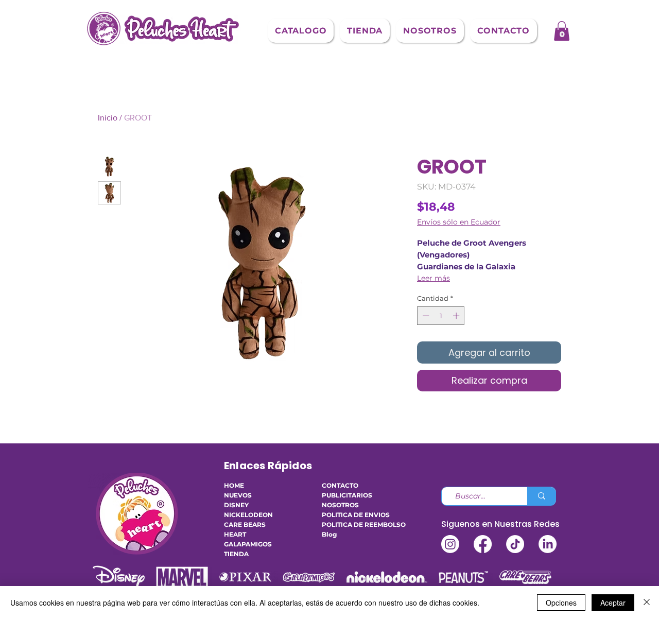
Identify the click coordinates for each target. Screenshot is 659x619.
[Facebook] (483, 544)
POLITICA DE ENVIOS (353, 515)
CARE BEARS (245, 524)
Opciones (561, 602)
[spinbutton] (441, 315)
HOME (234, 485)
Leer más (433, 278)
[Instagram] (450, 544)
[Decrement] (425, 315)
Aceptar (613, 602)
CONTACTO (340, 485)
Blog (329, 534)
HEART (235, 534)
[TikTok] (515, 544)
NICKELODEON (248, 515)
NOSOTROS (340, 505)
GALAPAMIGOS (248, 544)
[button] (301, 31)
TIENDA (236, 554)
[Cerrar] (646, 602)
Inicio (107, 117)
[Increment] (457, 315)
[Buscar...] (541, 496)
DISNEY (236, 505)
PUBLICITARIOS (347, 495)
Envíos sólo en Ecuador (458, 222)
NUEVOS (238, 495)
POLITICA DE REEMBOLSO (353, 524)
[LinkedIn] (548, 544)
